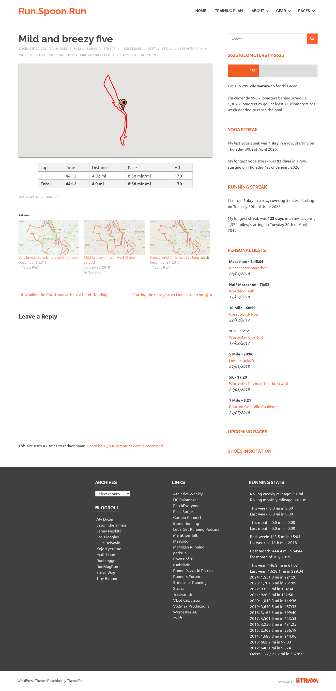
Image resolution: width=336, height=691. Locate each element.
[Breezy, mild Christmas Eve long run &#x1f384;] (180, 237)
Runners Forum (186, 576)
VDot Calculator (187, 599)
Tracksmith (182, 594)
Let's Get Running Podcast (196, 529)
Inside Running (186, 523)
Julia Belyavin (108, 542)
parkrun (180, 552)
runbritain (181, 564)
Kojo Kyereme (108, 548)
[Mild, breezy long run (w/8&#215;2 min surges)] (114, 237)
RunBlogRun (107, 566)
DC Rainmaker (185, 499)
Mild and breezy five (65, 39)
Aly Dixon (104, 518)
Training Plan (229, 11)
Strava (178, 588)
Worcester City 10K (246, 337)
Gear (281, 11)
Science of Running (190, 582)
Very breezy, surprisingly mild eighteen (48, 257)
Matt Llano (105, 554)
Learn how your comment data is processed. (125, 445)
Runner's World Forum (193, 570)
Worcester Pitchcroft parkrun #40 (258, 383)
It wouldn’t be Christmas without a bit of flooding (64, 294)
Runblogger (106, 560)
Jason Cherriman (111, 524)
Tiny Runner (107, 578)
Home (200, 11)
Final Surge (183, 511)
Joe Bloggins (107, 536)
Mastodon (182, 540)
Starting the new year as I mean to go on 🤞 (170, 294)
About (258, 11)
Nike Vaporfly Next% (97, 55)
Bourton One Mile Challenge (254, 406)
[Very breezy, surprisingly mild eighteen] (48, 237)
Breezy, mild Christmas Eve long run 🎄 (180, 257)
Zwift (177, 617)
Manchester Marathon (248, 267)
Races (304, 11)
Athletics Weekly (188, 493)
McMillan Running (188, 546)
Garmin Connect (187, 517)
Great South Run (243, 313)
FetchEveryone (186, 505)
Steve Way (105, 572)
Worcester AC (185, 611)
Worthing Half (241, 290)
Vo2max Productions (191, 605)
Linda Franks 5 (241, 360)
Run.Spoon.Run (52, 10)
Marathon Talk (185, 534)
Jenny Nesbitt (108, 530)
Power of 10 (184, 558)
